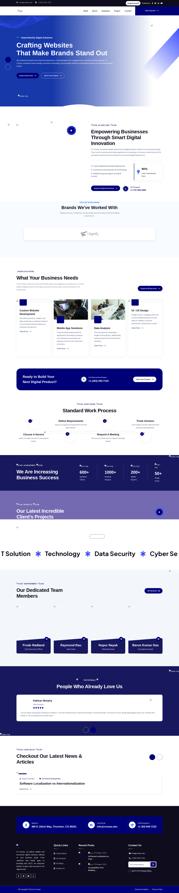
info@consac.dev (26, 2)
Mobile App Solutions (70, 328)
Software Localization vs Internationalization (52, 783)
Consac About (61, 853)
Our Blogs (59, 863)
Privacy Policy (157, 889)
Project (117, 11)
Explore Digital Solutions (104, 188)
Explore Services (26, 75)
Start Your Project (51, 75)
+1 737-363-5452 (138, 190)
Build (86, 11)
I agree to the (141, 871)
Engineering (132, 3)
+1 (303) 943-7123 (98, 380)
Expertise (106, 11)
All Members (152, 591)
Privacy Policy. (146, 871)
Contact (128, 11)
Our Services (61, 858)
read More (24, 789)
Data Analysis (102, 328)
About (94, 11)
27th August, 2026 (99, 853)
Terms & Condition (142, 889)
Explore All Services (149, 288)
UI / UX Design (140, 310)
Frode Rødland (33, 645)
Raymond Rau (70, 645)
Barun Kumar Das (145, 645)
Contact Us (60, 868)
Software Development (51, 779)
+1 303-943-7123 (44, 2)
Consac (38, 889)
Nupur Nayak (108, 645)
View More (24, 331)
